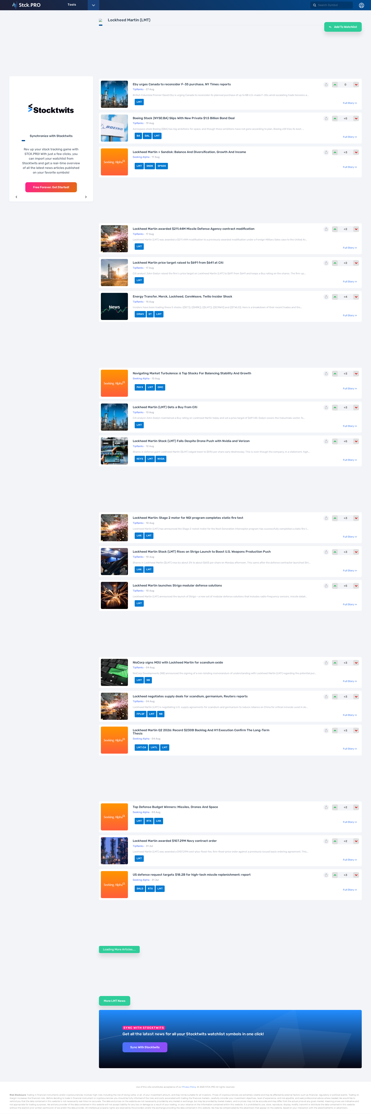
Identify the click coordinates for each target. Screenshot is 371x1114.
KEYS (140, 458)
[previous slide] (16, 197)
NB (148, 680)
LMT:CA (141, 747)
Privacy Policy (189, 1087)
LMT (139, 101)
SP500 (162, 165)
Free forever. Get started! (51, 187)
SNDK (149, 165)
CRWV (140, 314)
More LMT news (114, 1001)
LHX (139, 535)
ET (150, 314)
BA (138, 135)
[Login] (361, 5)
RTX (148, 820)
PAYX (140, 387)
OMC (160, 387)
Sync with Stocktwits (145, 1047)
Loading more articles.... (119, 949)
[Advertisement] (51, 45)
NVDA (160, 458)
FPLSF (141, 713)
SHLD (140, 888)
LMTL (154, 747)
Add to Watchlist (345, 27)
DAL (147, 135)
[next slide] (86, 197)
